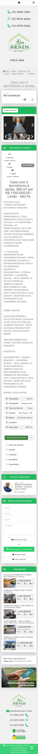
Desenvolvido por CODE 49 (19, 752)
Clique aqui (8, 661)
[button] (6, 125)
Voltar (32, 74)
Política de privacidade (19, 750)
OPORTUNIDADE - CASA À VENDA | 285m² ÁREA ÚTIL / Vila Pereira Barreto (19, 622)
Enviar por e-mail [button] (19, 540)
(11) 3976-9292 (21, 25)
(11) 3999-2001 (21, 12)
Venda (14, 71)
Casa (7, 74)
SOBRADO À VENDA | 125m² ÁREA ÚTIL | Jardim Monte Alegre (19, 607)
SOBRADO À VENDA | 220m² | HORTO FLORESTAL (18, 591)
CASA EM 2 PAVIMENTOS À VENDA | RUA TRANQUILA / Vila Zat (18, 576)
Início (7, 71)
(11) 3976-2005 (21, 18)
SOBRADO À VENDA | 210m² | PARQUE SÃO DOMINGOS (18, 638)
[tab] (10, 110)
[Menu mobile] (19, 3)
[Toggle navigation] (33, 3)
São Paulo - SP (24, 71)
